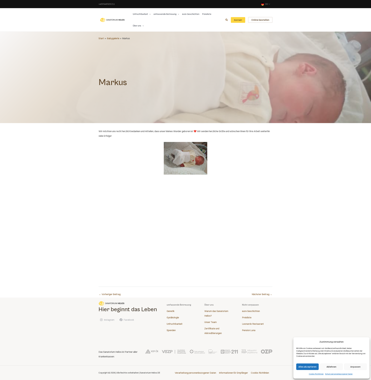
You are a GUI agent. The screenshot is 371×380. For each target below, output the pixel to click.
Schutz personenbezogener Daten (339, 374)
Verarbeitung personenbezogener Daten (195, 372)
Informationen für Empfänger (233, 372)
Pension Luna (248, 330)
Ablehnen (331, 366)
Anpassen (355, 366)
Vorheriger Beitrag (110, 294)
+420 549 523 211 (107, 4)
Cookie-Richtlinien (316, 374)
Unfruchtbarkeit (174, 323)
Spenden (171, 330)
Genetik (170, 311)
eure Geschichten (251, 311)
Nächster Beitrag (262, 294)
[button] (149, 14)
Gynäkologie (173, 317)
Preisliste (246, 317)
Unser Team (210, 322)
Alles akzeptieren (307, 366)
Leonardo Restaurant (253, 323)
